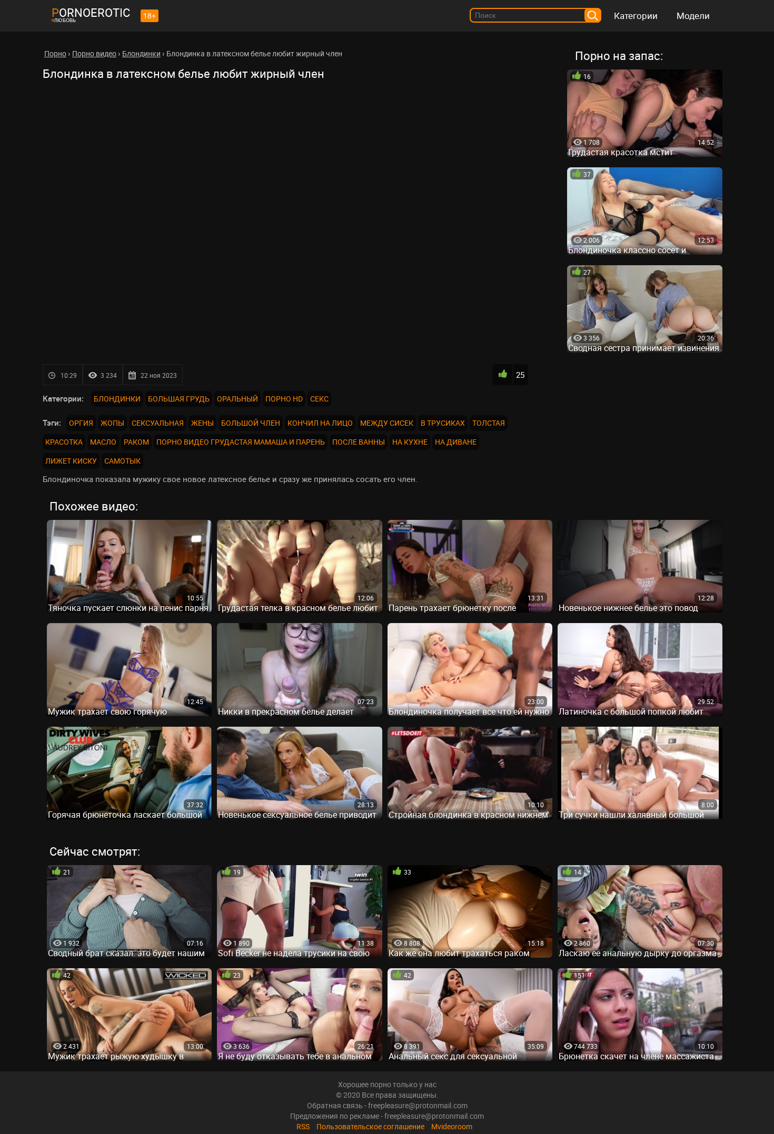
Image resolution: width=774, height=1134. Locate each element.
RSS (303, 1126)
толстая (488, 423)
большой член (250, 423)
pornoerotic (91, 12)
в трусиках (443, 423)
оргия (81, 423)
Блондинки (117, 399)
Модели (693, 15)
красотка (64, 442)
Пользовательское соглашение (370, 1126)
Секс (319, 399)
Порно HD (284, 399)
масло (103, 442)
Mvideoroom (451, 1126)
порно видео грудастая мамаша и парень (240, 442)
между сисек (386, 423)
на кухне (410, 442)
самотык (122, 461)
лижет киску (71, 461)
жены (202, 423)
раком (136, 442)
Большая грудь (179, 399)
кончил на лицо (320, 423)
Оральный (237, 399)
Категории (636, 15)
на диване (456, 442)
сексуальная (158, 423)
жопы (112, 423)
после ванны (358, 442)
